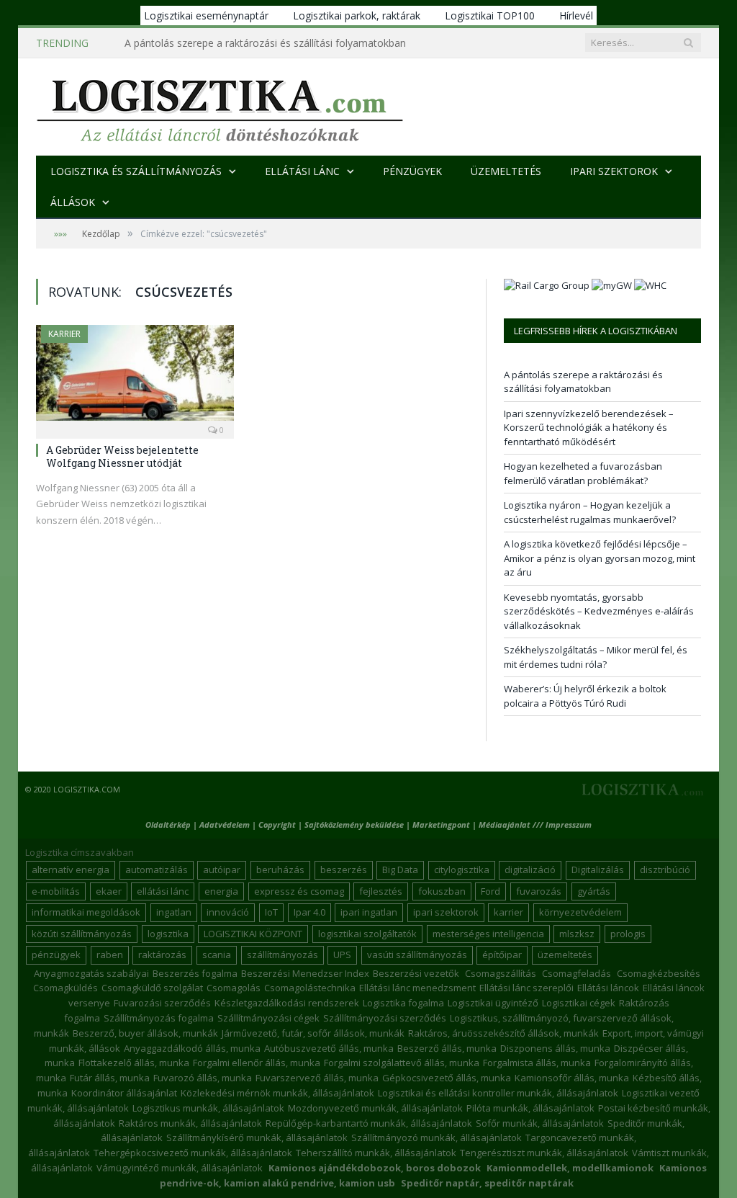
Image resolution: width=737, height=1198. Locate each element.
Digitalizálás (597, 869)
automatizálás (156, 869)
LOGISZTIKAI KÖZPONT (253, 933)
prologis (628, 933)
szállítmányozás (282, 954)
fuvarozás (538, 891)
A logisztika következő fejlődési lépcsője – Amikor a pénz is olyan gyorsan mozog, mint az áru (599, 557)
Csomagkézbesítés (658, 973)
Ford (490, 891)
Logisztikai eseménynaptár (206, 15)
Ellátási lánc (302, 171)
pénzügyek (56, 954)
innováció (228, 912)
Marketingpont (441, 824)
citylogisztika (461, 869)
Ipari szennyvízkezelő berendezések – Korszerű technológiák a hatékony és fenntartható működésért (272, 43)
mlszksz (576, 933)
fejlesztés (380, 891)
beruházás (280, 869)
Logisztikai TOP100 (490, 15)
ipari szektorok (446, 912)
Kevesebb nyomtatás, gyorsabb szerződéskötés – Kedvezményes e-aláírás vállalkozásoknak (599, 611)
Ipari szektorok (614, 171)
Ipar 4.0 (309, 912)
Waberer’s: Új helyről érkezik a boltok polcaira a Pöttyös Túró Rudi (585, 696)
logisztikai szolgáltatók (367, 933)
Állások (72, 202)
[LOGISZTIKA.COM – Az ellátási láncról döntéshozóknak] (220, 107)
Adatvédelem (224, 824)
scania (216, 954)
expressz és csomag (299, 891)
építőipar (502, 954)
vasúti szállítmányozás (417, 954)
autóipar (221, 869)
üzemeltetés (565, 954)
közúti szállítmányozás (82, 933)
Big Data (400, 869)
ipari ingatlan (368, 912)
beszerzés (343, 869)
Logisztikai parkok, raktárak (356, 15)
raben (109, 954)
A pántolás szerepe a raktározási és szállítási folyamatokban (583, 381)
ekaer (109, 891)
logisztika (168, 933)
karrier (508, 912)
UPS (342, 954)
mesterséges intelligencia (488, 933)
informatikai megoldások (86, 912)
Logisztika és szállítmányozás (136, 171)
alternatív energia (70, 869)
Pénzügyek (412, 171)
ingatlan (173, 912)
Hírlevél (576, 15)
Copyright (277, 824)
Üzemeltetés (506, 171)
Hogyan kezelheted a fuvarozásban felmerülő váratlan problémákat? (583, 473)
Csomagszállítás (500, 973)
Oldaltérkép (168, 824)
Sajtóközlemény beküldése (355, 824)
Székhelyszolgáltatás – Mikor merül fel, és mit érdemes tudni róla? (595, 657)
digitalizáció (530, 869)
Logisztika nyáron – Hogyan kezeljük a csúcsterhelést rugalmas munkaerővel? (590, 512)
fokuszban (442, 891)
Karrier (64, 334)
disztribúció (665, 869)
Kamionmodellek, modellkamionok (570, 1167)
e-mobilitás (56, 891)
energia (221, 891)
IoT (271, 912)
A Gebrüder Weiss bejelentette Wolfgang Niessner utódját (122, 456)
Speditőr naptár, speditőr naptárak (487, 1182)
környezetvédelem (580, 912)
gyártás (593, 891)
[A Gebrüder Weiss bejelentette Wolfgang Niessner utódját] (135, 377)
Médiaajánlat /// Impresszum (535, 824)
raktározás (162, 954)
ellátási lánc (163, 891)
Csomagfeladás (576, 973)
